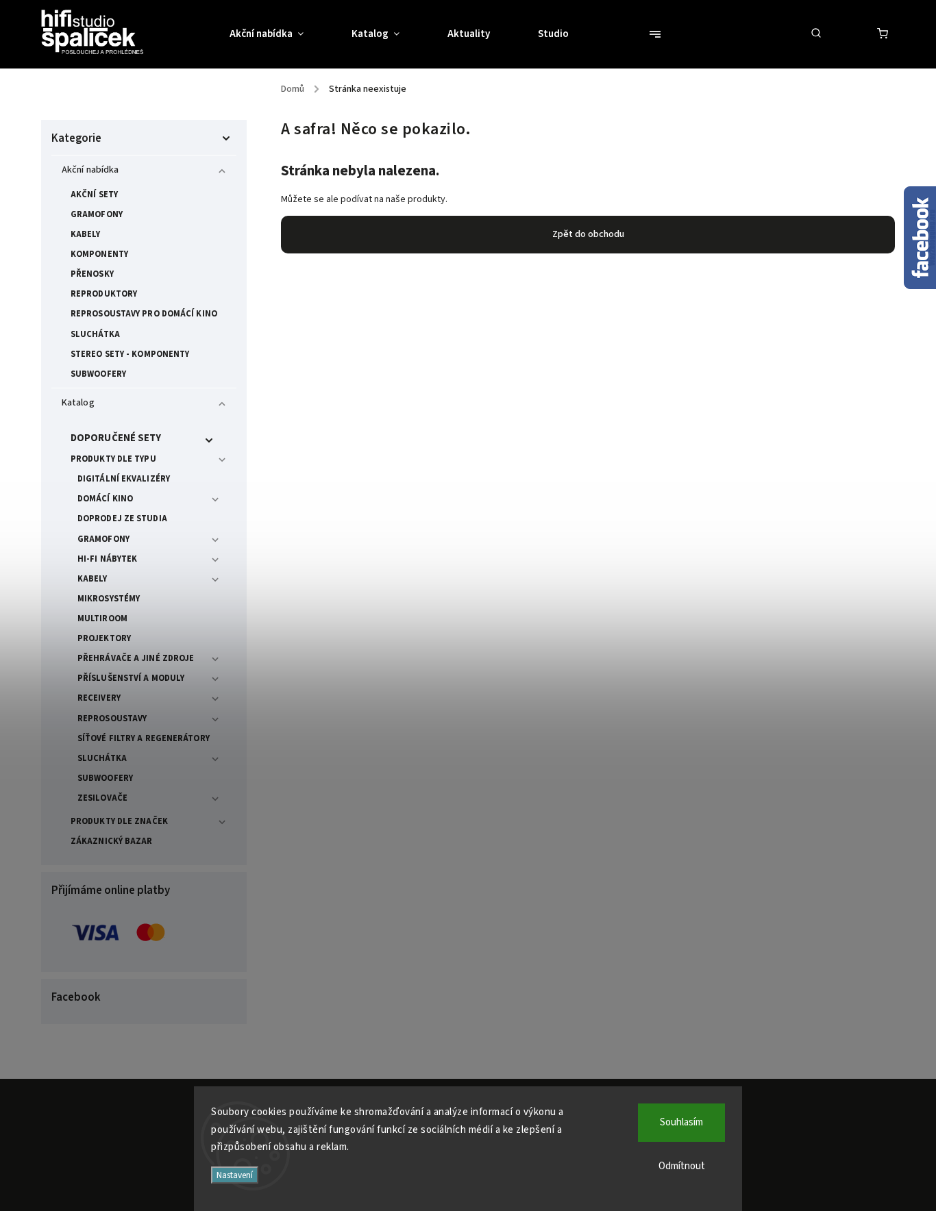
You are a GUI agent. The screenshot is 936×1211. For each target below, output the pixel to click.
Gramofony (97, 214)
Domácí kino (105, 498)
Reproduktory (104, 294)
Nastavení (235, 1175)
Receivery (99, 698)
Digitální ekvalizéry (123, 479)
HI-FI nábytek (107, 559)
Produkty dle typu (113, 459)
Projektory (104, 638)
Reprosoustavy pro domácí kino (144, 314)
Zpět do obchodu (588, 234)
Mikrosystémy (108, 598)
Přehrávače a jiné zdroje (135, 658)
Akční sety (94, 194)
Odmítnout (681, 1166)
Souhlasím (681, 1122)
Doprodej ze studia (122, 518)
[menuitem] (279, 34)
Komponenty (99, 254)
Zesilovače (102, 798)
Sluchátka (95, 334)
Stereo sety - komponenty (130, 354)
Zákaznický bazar (112, 841)
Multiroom (102, 618)
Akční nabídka (90, 170)
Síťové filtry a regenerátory (143, 738)
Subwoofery (98, 374)
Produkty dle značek (119, 821)
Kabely (86, 234)
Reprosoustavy (112, 718)
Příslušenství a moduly (130, 678)
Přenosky (92, 274)
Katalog (78, 403)
